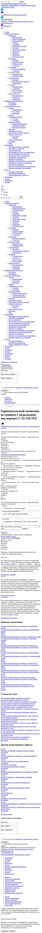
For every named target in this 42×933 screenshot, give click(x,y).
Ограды (11, 108)
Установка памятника (16, 172)
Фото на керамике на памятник (19, 154)
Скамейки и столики (15, 117)
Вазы (10, 143)
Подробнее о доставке (8, 574)
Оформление (9, 145)
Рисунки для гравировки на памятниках (22, 166)
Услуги (7, 170)
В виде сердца (17, 92)
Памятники (12, 35)
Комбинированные (19, 39)
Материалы (8, 177)
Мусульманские (18, 96)
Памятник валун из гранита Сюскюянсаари (15, 782)
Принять (12, 931)
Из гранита (12, 58)
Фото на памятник (15, 150)
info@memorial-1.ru (7, 23)
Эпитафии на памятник (16, 149)
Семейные (16, 44)
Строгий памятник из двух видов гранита (15, 761)
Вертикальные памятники (13, 882)
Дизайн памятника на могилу (18, 175)
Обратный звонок (7, 19)
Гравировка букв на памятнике (19, 156)
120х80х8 (4, 455)
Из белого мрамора (19, 69)
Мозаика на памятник (16, 159)
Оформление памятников (13, 902)
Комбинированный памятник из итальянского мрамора (19, 772)
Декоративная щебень (20, 124)
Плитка (15, 138)
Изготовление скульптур (21, 81)
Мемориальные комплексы (14, 101)
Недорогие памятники (12, 879)
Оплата (18, 4)
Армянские (16, 99)
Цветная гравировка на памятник (20, 168)
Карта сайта (9, 905)
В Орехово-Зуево (18, 57)
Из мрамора (12, 67)
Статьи (7, 179)
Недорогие (16, 51)
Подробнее (4, 752)
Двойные (16, 60)
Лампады (12, 129)
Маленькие (16, 55)
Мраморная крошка (19, 127)
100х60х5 (22, 455)
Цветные (15, 53)
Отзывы (7, 182)
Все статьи (4, 740)
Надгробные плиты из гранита (19, 133)
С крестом (16, 65)
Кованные (16, 113)
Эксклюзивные (14, 78)
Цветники (12, 141)
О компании (5, 4)
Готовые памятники (11, 884)
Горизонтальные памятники (14, 886)
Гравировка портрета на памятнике (20, 163)
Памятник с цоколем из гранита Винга (14, 798)
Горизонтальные (18, 41)
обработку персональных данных (27, 387)
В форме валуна (18, 76)
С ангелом (16, 88)
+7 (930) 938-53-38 (7, 15)
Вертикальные (17, 37)
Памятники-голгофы (19, 46)
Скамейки (16, 120)
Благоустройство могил (12, 106)
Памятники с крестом (12, 888)
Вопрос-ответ (9, 874)
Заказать (4, 533)
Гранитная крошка (19, 126)
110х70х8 (10, 455)
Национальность (14, 263)
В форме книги (18, 87)
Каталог (7, 877)
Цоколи (11, 115)
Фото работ (8, 870)
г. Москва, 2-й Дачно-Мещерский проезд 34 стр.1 (17, 21)
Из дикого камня (14, 242)
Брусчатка (16, 136)
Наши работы (5, 809)
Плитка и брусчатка (15, 134)
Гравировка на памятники (17, 157)
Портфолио (8, 180)
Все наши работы (6, 814)
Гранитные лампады (15, 131)
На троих (16, 48)
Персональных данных (8, 536)
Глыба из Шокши (6, 793)
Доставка (23, 4)
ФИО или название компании (11, 526)
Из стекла (16, 80)
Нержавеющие (17, 110)
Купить (3, 635)
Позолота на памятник (16, 164)
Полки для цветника (15, 140)
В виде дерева (17, 90)
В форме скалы (18, 74)
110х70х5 (16, 455)
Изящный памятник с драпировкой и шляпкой (16, 777)
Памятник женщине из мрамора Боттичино (15, 788)
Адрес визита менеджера (20, 514)
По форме (12, 254)
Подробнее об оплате (8, 595)
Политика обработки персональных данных (15, 854)
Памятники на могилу (12, 34)
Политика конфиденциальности (15, 867)
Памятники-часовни (19, 50)
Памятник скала (10, 891)
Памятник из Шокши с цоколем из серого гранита (17, 751)
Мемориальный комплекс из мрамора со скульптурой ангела (21, 804)
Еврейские (16, 97)
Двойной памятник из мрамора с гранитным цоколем (19, 756)
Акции (7, 32)
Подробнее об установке (9, 618)
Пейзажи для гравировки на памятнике (22, 161)
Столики (15, 118)
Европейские (17, 83)
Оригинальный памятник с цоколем (13, 766)
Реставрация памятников (17, 173)
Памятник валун (10, 889)
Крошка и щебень (14, 122)
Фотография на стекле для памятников (21, 152)
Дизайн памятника (11, 900)
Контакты (12, 4)
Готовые (15, 42)
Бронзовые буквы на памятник (19, 147)
